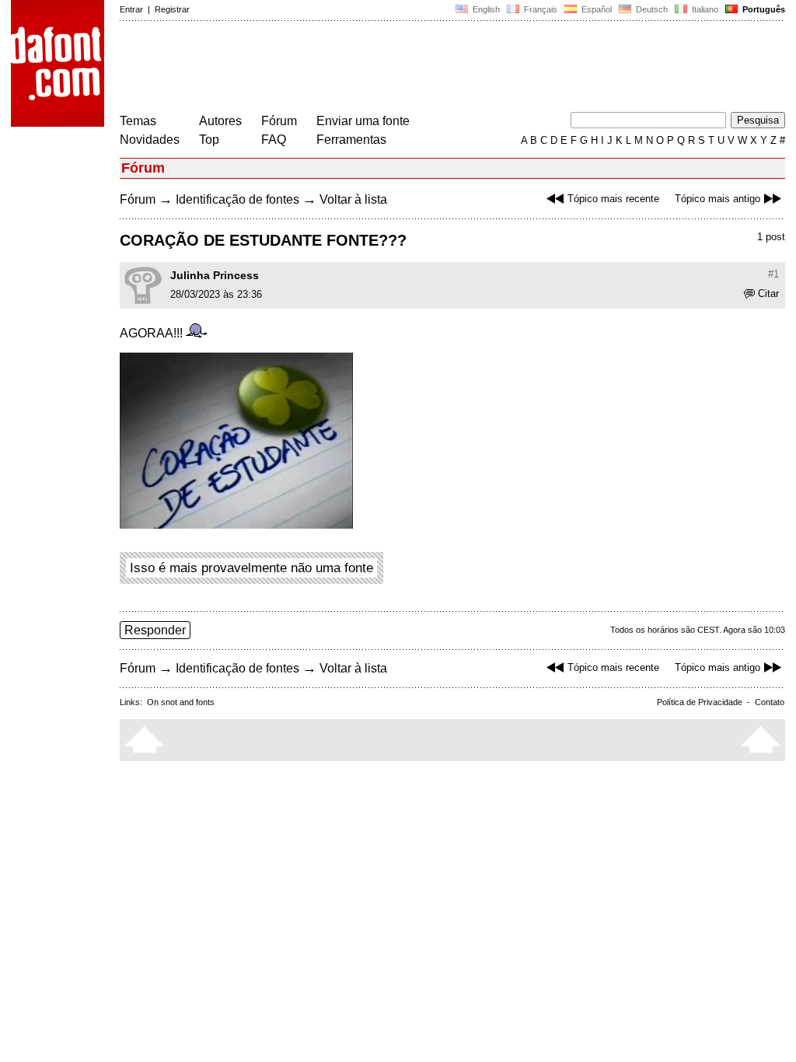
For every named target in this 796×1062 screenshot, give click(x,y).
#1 (773, 274)
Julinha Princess (214, 275)
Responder (155, 630)
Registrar (172, 9)
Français (539, 9)
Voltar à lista (353, 199)
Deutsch (650, 9)
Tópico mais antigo (717, 198)
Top (209, 139)
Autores (220, 121)
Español (595, 9)
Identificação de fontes (237, 199)
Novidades (150, 139)
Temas (138, 121)
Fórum (279, 121)
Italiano (704, 9)
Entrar (131, 9)
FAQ (273, 139)
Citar (768, 293)
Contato (769, 702)
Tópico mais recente (613, 198)
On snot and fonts (181, 702)
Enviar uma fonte (363, 121)
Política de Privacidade (699, 702)
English (485, 9)
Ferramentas (351, 139)
